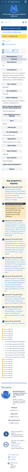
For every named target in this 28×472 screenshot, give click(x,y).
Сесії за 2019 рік (8, 361)
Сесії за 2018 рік (8, 363)
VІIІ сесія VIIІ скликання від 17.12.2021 (14, 355)
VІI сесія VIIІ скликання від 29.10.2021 (15, 353)
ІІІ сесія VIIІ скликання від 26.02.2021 (15, 341)
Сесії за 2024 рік (8, 333)
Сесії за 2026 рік (8, 329)
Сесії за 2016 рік (8, 367)
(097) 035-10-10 (14, 410)
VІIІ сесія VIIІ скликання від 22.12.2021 (15, 357)
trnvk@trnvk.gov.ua (14, 416)
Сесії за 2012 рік (8, 375)
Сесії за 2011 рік (8, 377)
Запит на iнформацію (10, 36)
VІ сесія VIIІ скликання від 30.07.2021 (14, 350)
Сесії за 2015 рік (8, 369)
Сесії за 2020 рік (8, 359)
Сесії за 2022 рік (8, 337)
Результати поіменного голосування (14, 323)
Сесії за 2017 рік (8, 365)
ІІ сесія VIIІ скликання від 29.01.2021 (14, 344)
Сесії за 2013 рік (8, 373)
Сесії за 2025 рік (8, 331)
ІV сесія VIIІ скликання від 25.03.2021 (15, 346)
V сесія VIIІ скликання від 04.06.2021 (14, 348)
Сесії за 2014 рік (8, 371)
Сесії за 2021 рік (8, 339)
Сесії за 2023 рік (8, 335)
